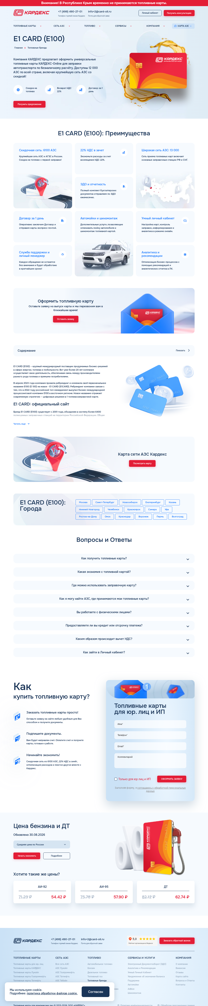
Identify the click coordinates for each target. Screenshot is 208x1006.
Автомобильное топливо (100, 964)
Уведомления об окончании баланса (146, 976)
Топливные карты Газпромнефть (29, 976)
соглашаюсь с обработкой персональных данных (161, 789)
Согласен (95, 992)
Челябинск (113, 509)
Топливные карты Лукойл (26, 972)
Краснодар (125, 516)
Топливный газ (95, 976)
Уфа (167, 509)
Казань (172, 502)
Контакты (180, 984)
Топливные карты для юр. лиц (28, 964)
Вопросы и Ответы (185, 980)
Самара (152, 509)
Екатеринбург (153, 502)
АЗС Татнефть (62, 976)
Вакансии (180, 968)
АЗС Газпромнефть (65, 972)
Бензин (91, 968)
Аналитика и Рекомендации (142, 968)
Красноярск (133, 509)
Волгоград (177, 516)
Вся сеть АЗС (62, 964)
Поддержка (133, 980)
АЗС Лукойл (61, 968)
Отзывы (179, 972)
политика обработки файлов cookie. (52, 993)
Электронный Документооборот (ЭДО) (147, 964)
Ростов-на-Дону (88, 516)
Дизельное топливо (97, 972)
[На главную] (30, 13)
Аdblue (131, 989)
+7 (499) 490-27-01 (70, 11)
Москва (83, 502)
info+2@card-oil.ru (100, 11)
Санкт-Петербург (104, 502)
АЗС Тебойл (61, 980)
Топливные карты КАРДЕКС (27, 968)
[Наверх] (196, 994)
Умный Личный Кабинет (140, 972)
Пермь (160, 516)
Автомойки (133, 984)
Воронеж (143, 516)
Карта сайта (182, 976)
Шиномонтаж (134, 993)
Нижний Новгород (89, 509)
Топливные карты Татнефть (27, 980)
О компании (182, 964)
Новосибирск (130, 502)
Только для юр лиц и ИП (134, 779)
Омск (107, 516)
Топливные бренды (97, 980)
